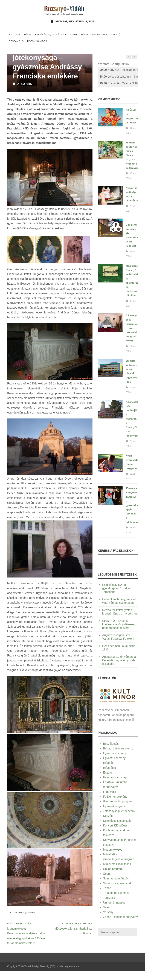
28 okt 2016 (24, 84)
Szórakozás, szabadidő (117, 883)
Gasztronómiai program (117, 801)
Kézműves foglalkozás (117, 820)
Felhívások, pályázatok (51, 34)
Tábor (107, 888)
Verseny (108, 912)
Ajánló (116, 34)
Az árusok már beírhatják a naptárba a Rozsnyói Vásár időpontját (132, 418)
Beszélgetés (111, 743)
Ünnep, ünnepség (114, 902)
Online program (113, 868)
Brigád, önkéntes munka (118, 748)
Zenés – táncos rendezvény (120, 916)
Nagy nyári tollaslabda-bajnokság (119, 69)
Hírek (28, 34)
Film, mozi (109, 791)
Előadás (108, 762)
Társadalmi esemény (116, 892)
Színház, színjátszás (116, 878)
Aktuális (15, 34)
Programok (100, 34)
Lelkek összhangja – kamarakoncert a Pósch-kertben (119, 76)
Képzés (108, 815)
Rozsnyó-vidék (37, 41)
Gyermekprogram (114, 806)
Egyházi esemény (114, 758)
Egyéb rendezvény (115, 753)
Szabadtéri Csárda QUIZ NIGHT (119, 83)
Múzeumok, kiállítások (117, 863)
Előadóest (109, 767)
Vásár (107, 907)
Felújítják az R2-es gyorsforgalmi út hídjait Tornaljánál (116, 588)
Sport (106, 873)
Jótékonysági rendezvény (119, 811)
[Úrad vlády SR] (118, 695)
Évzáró (107, 772)
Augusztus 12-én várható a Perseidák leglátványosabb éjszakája (119, 660)
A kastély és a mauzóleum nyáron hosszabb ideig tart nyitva (133, 328)
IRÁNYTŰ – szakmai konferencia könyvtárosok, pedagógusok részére (118, 624)
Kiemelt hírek (79, 34)
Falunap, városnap (115, 777)
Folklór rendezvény (115, 796)
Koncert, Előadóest (115, 825)
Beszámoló (16, 41)
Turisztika (109, 897)
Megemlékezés (112, 849)
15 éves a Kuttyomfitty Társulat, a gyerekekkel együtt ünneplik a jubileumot (133, 505)
